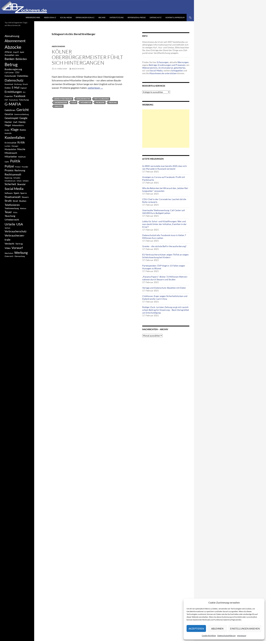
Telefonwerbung (12, 208)
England (23, 88)
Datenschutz (155, 17)
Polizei (9, 166)
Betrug (11, 64)
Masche (21, 149)
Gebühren (10, 110)
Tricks (15, 212)
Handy (22, 121)
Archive (101, 17)
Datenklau (22, 75)
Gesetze (9, 114)
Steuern (25, 197)
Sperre (23, 193)
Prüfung (113, 102)
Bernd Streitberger (63, 99)
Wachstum (9, 253)
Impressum (241, 635)
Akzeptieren (196, 628)
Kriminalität (10, 142)
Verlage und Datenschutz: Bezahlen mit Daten (164, 287)
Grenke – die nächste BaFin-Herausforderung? (164, 246)
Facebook (19, 96)
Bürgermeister (83, 99)
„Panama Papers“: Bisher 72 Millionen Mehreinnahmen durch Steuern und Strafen (165, 278)
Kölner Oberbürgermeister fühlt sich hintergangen (87, 57)
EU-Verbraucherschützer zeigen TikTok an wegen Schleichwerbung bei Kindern (165, 256)
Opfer (7, 162)
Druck (25, 84)
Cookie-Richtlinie (209, 635)
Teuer (8, 212)
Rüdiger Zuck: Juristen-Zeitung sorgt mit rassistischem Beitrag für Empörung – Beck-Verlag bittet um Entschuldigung (165, 310)
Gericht (22, 109)
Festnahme (13, 100)
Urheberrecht (12, 219)
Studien (22, 201)
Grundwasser (60, 102)
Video (7, 248)
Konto (23, 129)
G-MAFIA (13, 104)
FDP (6, 100)
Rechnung (19, 170)
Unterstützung (116, 17)
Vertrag (19, 243)
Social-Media (66, 17)
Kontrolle (8, 133)
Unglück (58, 106)
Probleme (100, 102)
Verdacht (9, 243)
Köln (73, 102)
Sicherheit (10, 184)
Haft (15, 122)
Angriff (16, 52)
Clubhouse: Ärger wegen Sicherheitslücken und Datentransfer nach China (164, 297)
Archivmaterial (165, 67)
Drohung (18, 84)
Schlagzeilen (177, 70)
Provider (25, 167)
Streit (15, 201)
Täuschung (10, 215)
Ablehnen (217, 628)
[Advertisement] (165, 128)
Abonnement (15, 41)
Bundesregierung (13, 69)
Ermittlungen (13, 91)
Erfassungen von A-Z (85, 17)
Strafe (8, 200)
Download (9, 84)
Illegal (8, 125)
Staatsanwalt (13, 196)
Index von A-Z (50, 17)
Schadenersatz (10, 181)
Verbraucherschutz (15, 231)
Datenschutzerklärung (226, 635)
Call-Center (9, 72)
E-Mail (15, 87)
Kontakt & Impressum (175, 17)
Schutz (19, 181)
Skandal (21, 184)
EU (24, 92)
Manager (15, 146)
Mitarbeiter (86, 102)
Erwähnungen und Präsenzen (171, 65)
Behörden (21, 59)
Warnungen (183, 62)
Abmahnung (12, 36)
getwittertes (179, 67)
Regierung (8, 178)
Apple (22, 52)
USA (19, 224)
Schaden (16, 178)
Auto (17, 55)
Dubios (8, 88)
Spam (16, 193)
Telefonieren (12, 204)
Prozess (9, 170)
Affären (8, 52)
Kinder (7, 130)
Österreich (9, 256)
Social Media (14, 189)
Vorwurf (17, 248)
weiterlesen (95, 87)
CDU (17, 72)
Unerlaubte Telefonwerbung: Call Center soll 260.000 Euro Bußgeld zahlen (163, 211)
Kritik (21, 142)
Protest (18, 167)
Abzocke (13, 47)
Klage (15, 129)
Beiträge (153, 65)
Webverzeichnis (33, 17)
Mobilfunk (22, 157)
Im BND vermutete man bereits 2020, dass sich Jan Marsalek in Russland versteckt (164, 167)
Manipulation (10, 149)
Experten (9, 96)
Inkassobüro (18, 125)
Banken (9, 59)
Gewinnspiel (11, 118)
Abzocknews (58, 46)
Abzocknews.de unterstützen (163, 73)
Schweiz (26, 181)
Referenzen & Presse (137, 17)
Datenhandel (10, 76)
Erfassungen (163, 62)
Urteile (10, 224)
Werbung (21, 252)
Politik (15, 161)
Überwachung (19, 256)
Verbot (7, 228)
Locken (7, 146)
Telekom (23, 208)
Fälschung (24, 99)
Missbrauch (11, 152)
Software (9, 193)
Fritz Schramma (101, 99)
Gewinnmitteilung (21, 114)
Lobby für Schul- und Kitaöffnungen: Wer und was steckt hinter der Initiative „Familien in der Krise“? (164, 224)
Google (23, 118)
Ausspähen (9, 55)
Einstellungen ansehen (245, 628)
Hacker (8, 122)
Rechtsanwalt (13, 174)
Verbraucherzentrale (15, 237)
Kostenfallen (15, 137)
